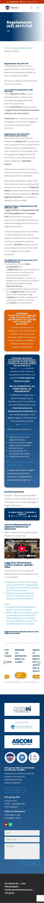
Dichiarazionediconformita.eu (18, 890)
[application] (22, 516)
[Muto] (29, 516)
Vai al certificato (15, 790)
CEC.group (9, 893)
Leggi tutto (18, 675)
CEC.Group (20, 368)
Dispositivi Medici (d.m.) (21, 48)
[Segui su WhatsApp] (10, 824)
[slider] (33, 516)
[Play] (9, 516)
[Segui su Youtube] (6, 824)
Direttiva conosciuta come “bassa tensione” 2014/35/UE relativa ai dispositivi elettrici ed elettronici (20, 596)
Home (7, 48)
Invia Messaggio (29, 862)
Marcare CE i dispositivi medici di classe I (20, 656)
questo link (23, 424)
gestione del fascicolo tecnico (21, 434)
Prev (5, 662)
